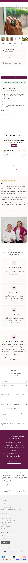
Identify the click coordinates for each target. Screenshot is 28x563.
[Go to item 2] (7, 39)
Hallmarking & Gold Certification (8, 520)
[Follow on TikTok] (12, 547)
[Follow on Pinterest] (8, 547)
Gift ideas (7, 488)
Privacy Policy (4, 524)
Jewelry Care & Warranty (6, 518)
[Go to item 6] (24, 39)
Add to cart (14, 77)
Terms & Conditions (5, 526)
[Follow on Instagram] (5, 547)
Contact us (21, 488)
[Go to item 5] (20, 39)
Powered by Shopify (19, 554)
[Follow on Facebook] (2, 547)
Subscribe (5, 542)
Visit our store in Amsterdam (9, 213)
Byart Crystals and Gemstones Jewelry (14, 140)
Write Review (14, 145)
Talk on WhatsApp (15, 461)
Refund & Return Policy (6, 522)
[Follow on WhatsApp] (15, 547)
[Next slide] (23, 155)
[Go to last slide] (4, 155)
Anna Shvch (10, 150)
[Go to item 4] (15, 39)
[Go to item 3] (11, 39)
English (20, 551)
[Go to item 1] (3, 39)
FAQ (2, 516)
